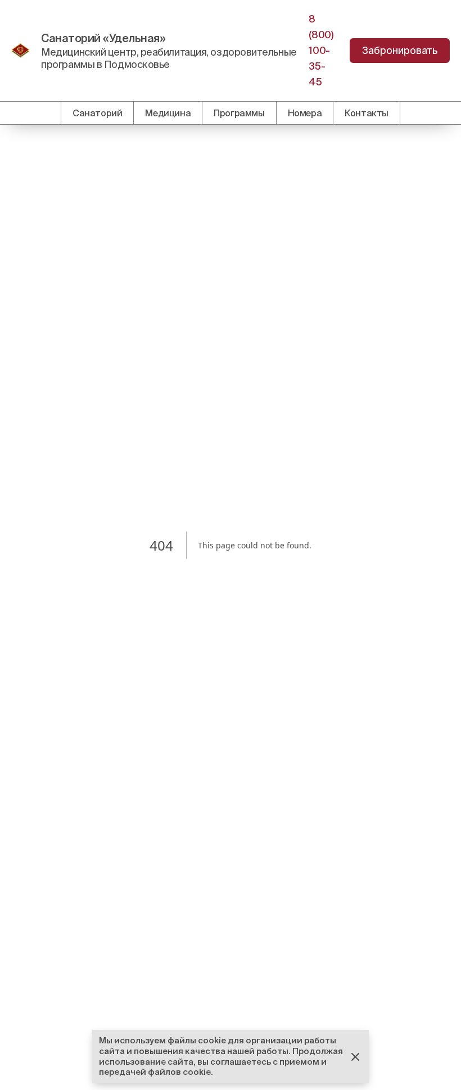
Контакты (366, 113)
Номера (305, 113)
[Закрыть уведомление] (355, 1057)
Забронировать (399, 50)
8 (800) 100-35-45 (321, 50)
